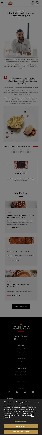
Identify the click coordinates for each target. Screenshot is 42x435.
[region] (21, 417)
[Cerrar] (39, 402)
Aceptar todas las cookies (21, 431)
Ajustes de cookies (21, 421)
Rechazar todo (21, 426)
